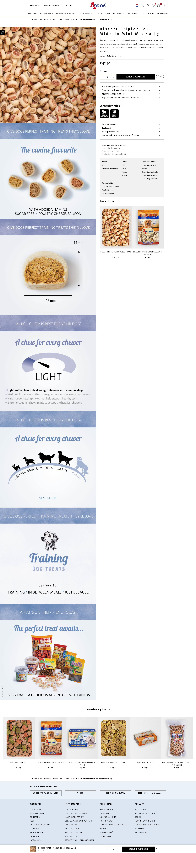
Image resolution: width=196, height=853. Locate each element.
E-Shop (70, 5)
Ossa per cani (71, 825)
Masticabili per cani (75, 817)
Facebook (34, 836)
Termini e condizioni (145, 821)
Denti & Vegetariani (65, 14)
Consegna (35, 817)
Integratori (148, 14)
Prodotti (35, 6)
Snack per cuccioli (74, 832)
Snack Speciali (103, 14)
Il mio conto (36, 809)
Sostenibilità (106, 832)
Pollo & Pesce (46, 14)
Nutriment (162, 14)
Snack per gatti (72, 836)
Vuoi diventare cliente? (45, 793)
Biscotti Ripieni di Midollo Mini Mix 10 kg (96, 19)
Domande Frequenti (40, 825)
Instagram (35, 840)
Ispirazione (105, 836)
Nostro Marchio (52, 6)
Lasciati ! (120, 135)
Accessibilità (141, 829)
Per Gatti (32, 14)
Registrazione (37, 813)
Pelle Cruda (133, 14)
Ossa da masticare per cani (78, 821)
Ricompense (118, 14)
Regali (103, 829)
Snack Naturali (86, 14)
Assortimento (45, 19)
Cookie (138, 817)
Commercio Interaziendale (113, 825)
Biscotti (74, 19)
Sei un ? (111, 132)
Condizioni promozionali (147, 825)
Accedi (80, 793)
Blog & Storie (36, 832)
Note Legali (140, 809)
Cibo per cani (71, 809)
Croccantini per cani (61, 19)
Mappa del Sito (142, 832)
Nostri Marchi (107, 821)
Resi (32, 821)
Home (34, 19)
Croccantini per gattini (77, 813)
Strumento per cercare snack (79, 840)
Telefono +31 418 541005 (150, 793)
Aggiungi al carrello (135, 77)
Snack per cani (72, 829)
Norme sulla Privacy (145, 813)
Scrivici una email (115, 793)
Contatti (34, 829)
